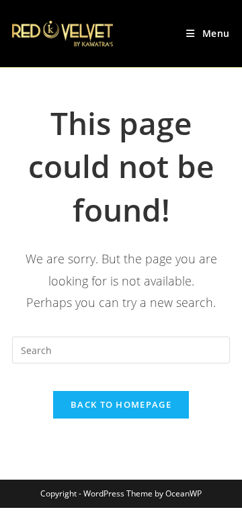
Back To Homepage (121, 404)
